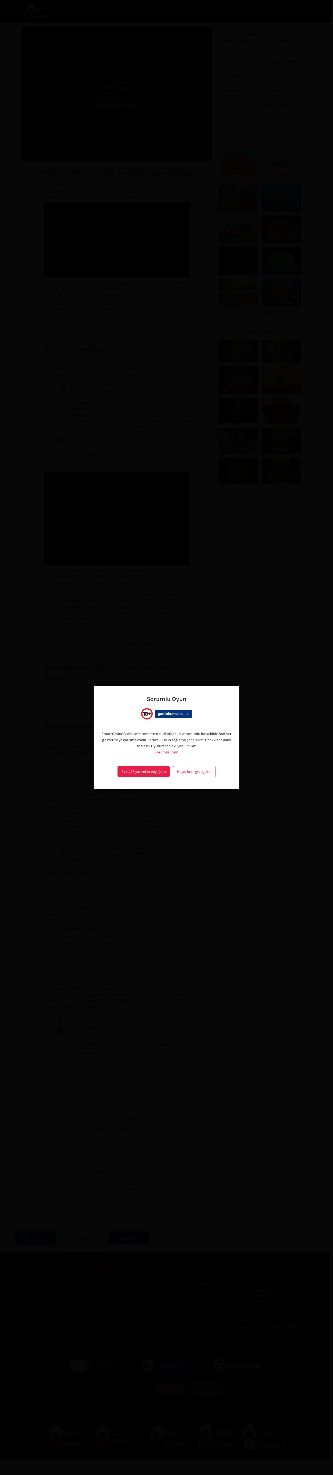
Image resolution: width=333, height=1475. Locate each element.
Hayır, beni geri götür (194, 771)
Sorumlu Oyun (166, 752)
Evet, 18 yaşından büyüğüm (143, 771)
